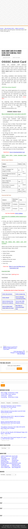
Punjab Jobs (4, 464)
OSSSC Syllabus (19, 213)
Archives (3, 474)
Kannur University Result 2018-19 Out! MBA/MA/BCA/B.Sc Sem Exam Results (10, 422)
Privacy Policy (16, 527)
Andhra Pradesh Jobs (6, 456)
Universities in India (13, 397)
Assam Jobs (15, 456)
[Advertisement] (14, 37)
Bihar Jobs (3, 457)
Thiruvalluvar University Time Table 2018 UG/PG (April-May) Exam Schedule (13, 427)
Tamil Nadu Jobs (5, 466)
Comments (15, 402)
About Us (9, 527)
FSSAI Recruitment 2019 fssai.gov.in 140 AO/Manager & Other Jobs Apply (17, 352)
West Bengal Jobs (16, 467)
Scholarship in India (13, 392)
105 (11, 408)
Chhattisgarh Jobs (5, 459)
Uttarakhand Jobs (16, 466)
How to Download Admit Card (17, 152)
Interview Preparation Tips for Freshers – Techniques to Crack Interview (11, 406)
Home (1, 28)
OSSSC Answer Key (20, 294)
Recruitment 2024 (9, 28)
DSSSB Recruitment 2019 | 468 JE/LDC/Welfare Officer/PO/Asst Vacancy (12, 417)
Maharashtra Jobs (16, 463)
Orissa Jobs (14, 457)
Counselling (4, 397)
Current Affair (4, 394)
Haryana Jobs (15, 460)
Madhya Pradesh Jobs (6, 463)
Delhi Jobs (14, 459)
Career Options (12, 394)
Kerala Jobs (14, 461)
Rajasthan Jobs (15, 464)
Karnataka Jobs (5, 461)
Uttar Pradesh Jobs (5, 467)
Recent (3, 402)
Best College (4, 392)
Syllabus (10, 395)
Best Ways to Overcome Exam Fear (20, 307)
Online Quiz (4, 395)
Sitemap (4, 527)
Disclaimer (24, 527)
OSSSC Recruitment (7, 294)
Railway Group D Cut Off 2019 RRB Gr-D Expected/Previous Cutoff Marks (10, 347)
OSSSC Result (5, 297)
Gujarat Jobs (4, 460)
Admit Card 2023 (19, 28)
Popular (9, 402)
